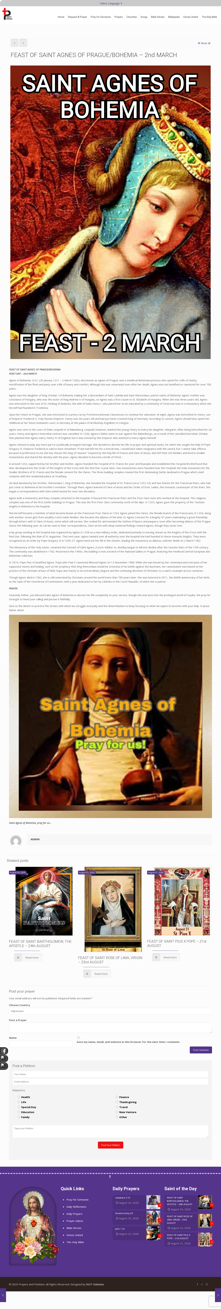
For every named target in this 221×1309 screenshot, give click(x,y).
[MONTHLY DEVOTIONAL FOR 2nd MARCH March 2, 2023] (3, 1295)
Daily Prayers (74, 1213)
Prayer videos (74, 1221)
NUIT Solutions (95, 1284)
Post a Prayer (18, 1020)
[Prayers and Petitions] (8, 14)
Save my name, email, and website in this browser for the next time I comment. (128, 1042)
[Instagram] (207, 1284)
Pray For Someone (77, 1199)
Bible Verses (73, 1228)
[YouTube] (202, 1284)
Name (13, 1037)
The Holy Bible (75, 1242)
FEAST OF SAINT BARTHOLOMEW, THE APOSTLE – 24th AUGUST (40, 943)
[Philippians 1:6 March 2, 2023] (218, 1295)
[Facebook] (197, 1284)
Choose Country (19, 1005)
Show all (205, 43)
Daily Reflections (76, 1206)
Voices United (74, 1235)
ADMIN (35, 839)
